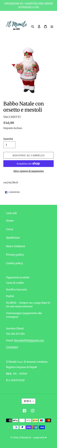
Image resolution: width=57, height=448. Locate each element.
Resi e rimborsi (15, 246)
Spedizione (13, 237)
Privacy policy (15, 254)
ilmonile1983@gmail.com (29, 340)
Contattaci (12, 346)
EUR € (27, 401)
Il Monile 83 (25, 437)
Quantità (8, 138)
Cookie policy (14, 263)
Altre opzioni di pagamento (28, 171)
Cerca (9, 229)
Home (10, 220)
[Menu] (52, 26)
